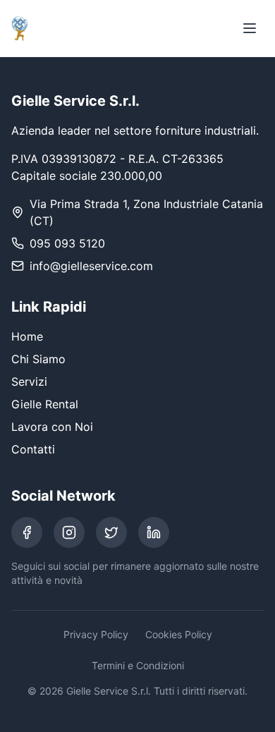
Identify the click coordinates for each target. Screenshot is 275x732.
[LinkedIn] (153, 532)
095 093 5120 (67, 243)
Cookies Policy (178, 634)
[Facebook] (26, 532)
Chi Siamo (38, 359)
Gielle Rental (44, 404)
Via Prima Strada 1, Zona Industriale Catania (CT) (146, 212)
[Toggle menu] (250, 28)
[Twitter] (111, 532)
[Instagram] (69, 532)
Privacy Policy (95, 634)
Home (27, 336)
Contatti (33, 449)
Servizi (29, 381)
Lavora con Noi (52, 427)
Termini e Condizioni (138, 665)
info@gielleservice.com (91, 266)
